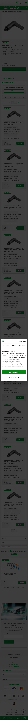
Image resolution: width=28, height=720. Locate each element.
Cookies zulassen (14, 372)
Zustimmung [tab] (5, 345)
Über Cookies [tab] (22, 345)
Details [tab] (14, 345)
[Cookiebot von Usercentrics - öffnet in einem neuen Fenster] (19, 341)
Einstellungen (13, 377)
